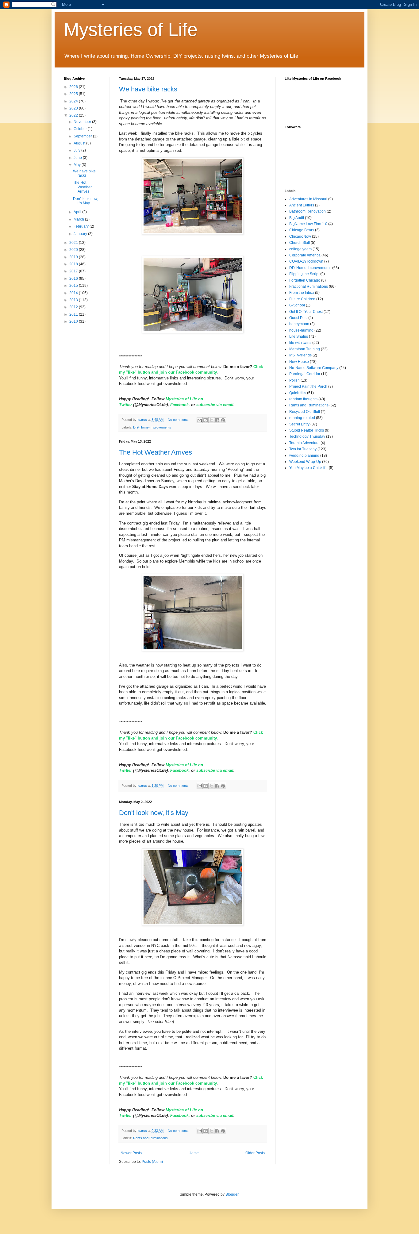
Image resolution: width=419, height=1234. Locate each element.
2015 (74, 285)
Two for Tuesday (303, 449)
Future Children (302, 299)
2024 (74, 101)
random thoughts (303, 399)
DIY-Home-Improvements (152, 427)
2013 (74, 300)
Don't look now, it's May (153, 813)
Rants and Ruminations (150, 1138)
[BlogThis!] (205, 420)
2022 (74, 115)
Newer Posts (131, 1153)
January (81, 234)
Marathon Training (304, 349)
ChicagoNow (300, 236)
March (79, 219)
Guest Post (298, 318)
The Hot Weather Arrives (155, 452)
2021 (74, 242)
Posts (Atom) (152, 1161)
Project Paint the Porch (308, 386)
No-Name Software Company (313, 368)
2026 (74, 87)
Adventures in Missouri (308, 199)
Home (194, 1153)
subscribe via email (214, 404)
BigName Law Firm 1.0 (308, 224)
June (78, 158)
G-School (297, 305)
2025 (74, 94)
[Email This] (200, 420)
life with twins (300, 342)
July (77, 150)
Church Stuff (299, 242)
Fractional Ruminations (308, 286)
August (80, 143)
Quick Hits (297, 393)
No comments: (179, 419)
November (83, 122)
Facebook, (180, 404)
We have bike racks (148, 89)
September (83, 136)
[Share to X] (211, 420)
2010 (74, 321)
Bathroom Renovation (307, 211)
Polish (294, 380)
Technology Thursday (307, 436)
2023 (74, 108)
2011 (74, 314)
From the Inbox (301, 292)
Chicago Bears (301, 230)
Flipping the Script (304, 274)
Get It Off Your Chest (306, 311)
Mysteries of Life (131, 29)
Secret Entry (299, 424)
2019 (74, 257)
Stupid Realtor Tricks (306, 430)
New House (299, 361)
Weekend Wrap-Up (305, 461)
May (78, 165)
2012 (74, 307)
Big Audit (296, 218)
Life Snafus (298, 336)
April (78, 212)
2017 (74, 271)
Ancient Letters (301, 205)
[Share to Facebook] (217, 420)
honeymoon (299, 324)
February (82, 226)
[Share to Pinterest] (223, 420)
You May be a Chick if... (308, 468)
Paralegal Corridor (304, 374)
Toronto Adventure (304, 443)
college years (300, 249)
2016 (74, 278)
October (81, 129)
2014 (74, 293)
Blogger (231, 1194)
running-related (302, 418)
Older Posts (255, 1153)
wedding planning (304, 455)
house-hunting (301, 330)
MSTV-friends (300, 355)
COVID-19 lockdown (306, 261)
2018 (74, 264)
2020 (74, 250)
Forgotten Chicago (304, 280)
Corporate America (305, 255)
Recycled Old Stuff (304, 411)
